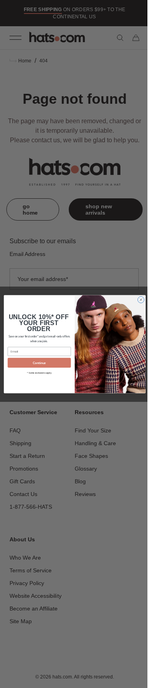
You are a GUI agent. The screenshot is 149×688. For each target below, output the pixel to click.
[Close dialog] (138, 300)
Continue (36, 362)
